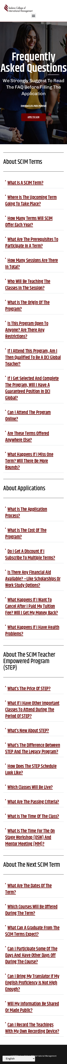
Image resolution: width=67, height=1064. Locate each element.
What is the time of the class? (33, 816)
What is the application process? (26, 513)
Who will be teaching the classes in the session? (27, 285)
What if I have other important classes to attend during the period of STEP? (32, 710)
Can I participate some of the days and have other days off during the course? (31, 955)
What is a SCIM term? (25, 183)
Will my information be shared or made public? (32, 1007)
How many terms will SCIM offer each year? (29, 222)
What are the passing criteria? (33, 802)
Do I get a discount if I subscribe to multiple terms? (30, 555)
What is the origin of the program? (27, 306)
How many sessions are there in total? (31, 264)
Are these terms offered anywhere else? (27, 437)
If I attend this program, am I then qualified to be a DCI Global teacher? (33, 357)
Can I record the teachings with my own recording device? (32, 1028)
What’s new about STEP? (28, 730)
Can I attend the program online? (28, 416)
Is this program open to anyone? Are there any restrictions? (26, 330)
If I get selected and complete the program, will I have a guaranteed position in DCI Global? (32, 388)
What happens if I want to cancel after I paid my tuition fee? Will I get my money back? (31, 606)
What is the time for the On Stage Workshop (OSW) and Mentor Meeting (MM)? (30, 837)
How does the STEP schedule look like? (30, 769)
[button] (33, 15)
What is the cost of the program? (26, 534)
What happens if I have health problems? (32, 631)
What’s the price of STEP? (29, 688)
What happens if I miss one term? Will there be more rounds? (29, 461)
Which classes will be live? (30, 787)
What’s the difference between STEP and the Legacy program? (32, 748)
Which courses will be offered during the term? (31, 910)
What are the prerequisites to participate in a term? (31, 243)
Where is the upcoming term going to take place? (31, 201)
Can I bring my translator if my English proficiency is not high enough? (32, 983)
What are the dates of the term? (28, 889)
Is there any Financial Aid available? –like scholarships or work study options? (32, 579)
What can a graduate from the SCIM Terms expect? (32, 931)
